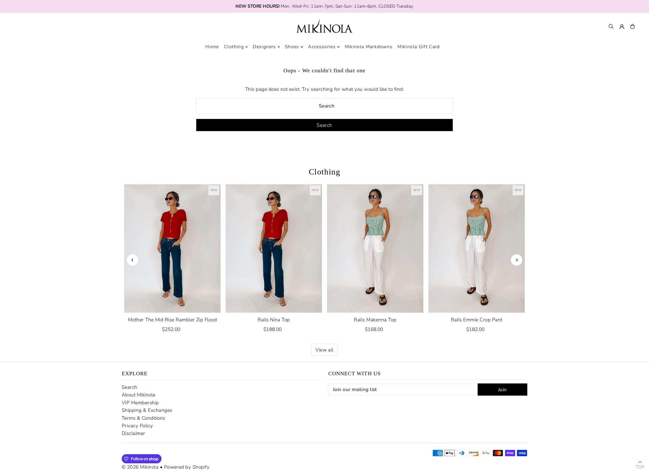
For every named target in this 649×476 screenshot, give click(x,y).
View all (324, 350)
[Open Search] (611, 26)
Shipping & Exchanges (147, 410)
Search (129, 387)
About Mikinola (138, 395)
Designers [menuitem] (264, 47)
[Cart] (632, 26)
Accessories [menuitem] (322, 47)
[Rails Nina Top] (274, 248)
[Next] (516, 260)
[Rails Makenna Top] (375, 248)
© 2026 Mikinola (140, 467)
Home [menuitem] (212, 47)
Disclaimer (133, 433)
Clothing (324, 171)
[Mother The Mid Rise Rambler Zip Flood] (172, 248)
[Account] (622, 26)
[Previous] (132, 260)
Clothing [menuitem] (234, 47)
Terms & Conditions (143, 418)
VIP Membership (140, 402)
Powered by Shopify (187, 467)
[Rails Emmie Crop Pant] (476, 248)
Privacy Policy (137, 425)
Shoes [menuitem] (292, 47)
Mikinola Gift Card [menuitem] (419, 47)
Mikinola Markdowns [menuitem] (368, 47)
